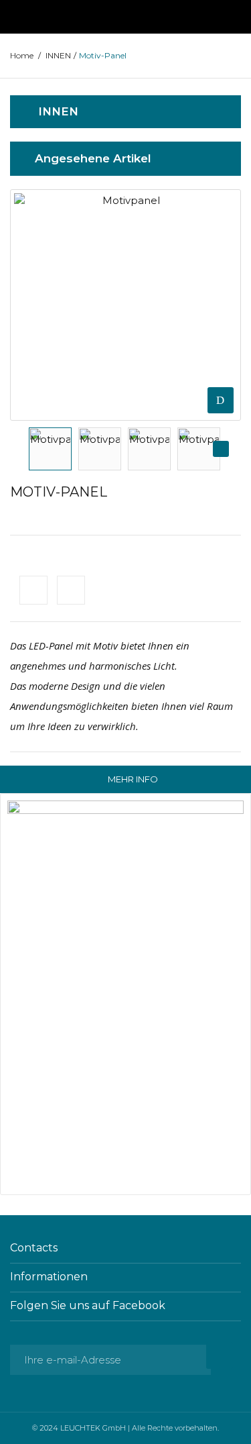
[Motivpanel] (50, 448)
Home (21, 55)
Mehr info (133, 779)
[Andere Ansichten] (29, 449)
